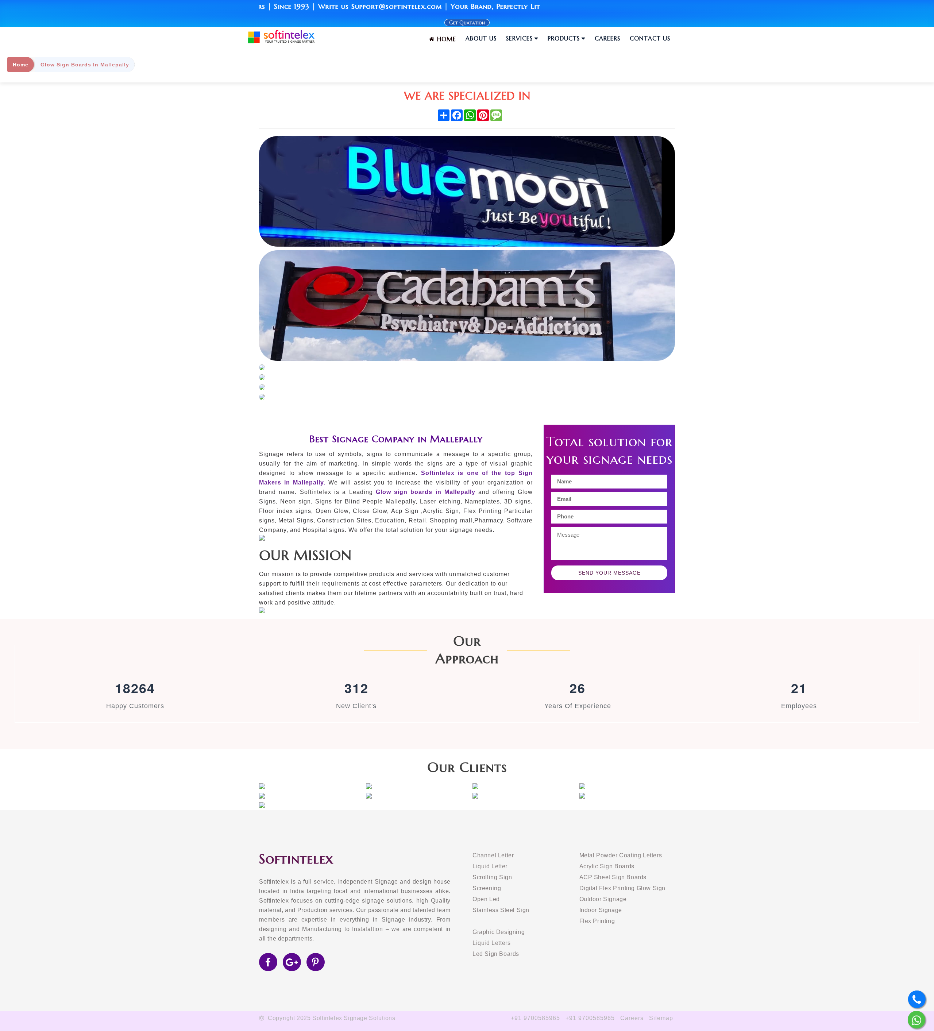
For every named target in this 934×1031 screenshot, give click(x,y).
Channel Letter (493, 855)
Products (564, 38)
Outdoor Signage (603, 899)
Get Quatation (467, 22)
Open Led (486, 899)
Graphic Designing (498, 932)
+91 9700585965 (535, 1018)
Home (445, 39)
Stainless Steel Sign (500, 910)
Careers (607, 38)
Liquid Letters (491, 943)
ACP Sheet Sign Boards (613, 877)
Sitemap (661, 1018)
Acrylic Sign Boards (606, 866)
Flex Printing (597, 921)
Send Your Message (609, 573)
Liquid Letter (489, 866)
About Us (481, 38)
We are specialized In (467, 96)
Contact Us (650, 38)
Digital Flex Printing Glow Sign (622, 888)
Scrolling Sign (492, 877)
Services (519, 38)
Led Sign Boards (495, 954)
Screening (486, 888)
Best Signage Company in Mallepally (396, 439)
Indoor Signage (600, 910)
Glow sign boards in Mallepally (425, 492)
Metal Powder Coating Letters (620, 855)
